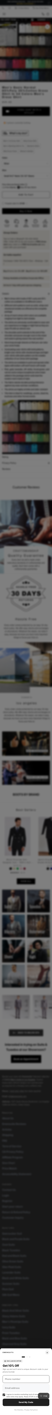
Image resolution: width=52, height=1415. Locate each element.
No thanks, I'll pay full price (26, 1410)
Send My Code (26, 1402)
